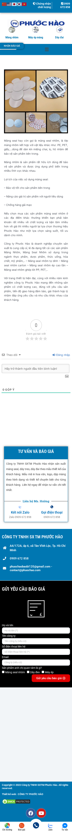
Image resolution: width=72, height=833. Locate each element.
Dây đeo (35, 672)
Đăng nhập (62, 354)
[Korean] (19, 4)
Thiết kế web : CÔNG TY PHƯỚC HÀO (22, 794)
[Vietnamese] (24, 4)
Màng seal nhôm (15, 672)
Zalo (50, 829)
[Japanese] (14, 4)
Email (5, 657)
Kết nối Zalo (20, 512)
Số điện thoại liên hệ (13, 646)
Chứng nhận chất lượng (43, 5)
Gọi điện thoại (52, 512)
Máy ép (49, 672)
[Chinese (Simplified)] (4, 4)
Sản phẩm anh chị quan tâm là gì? (22, 667)
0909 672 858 (65, 5)
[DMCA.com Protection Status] (16, 801)
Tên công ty (9, 635)
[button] (47, 49)
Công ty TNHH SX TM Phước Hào (32, 536)
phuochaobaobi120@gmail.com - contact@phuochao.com (31, 568)
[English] (9, 4)
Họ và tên (7, 625)
